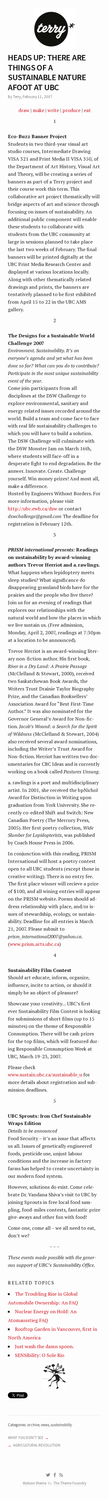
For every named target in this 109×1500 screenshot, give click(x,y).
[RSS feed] (61, 1475)
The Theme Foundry (69, 1483)
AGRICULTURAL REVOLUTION (36, 1445)
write (53, 110)
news (45, 1424)
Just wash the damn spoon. (44, 1346)
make (38, 110)
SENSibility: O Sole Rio (39, 1355)
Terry (17, 96)
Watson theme (34, 1483)
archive (33, 1424)
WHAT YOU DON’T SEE (26, 1437)
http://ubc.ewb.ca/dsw (32, 508)
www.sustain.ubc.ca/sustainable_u (45, 1074)
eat (87, 110)
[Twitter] (48, 1475)
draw (23, 110)
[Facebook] (55, 1475)
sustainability (61, 1424)
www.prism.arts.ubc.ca (34, 944)
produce (71, 110)
